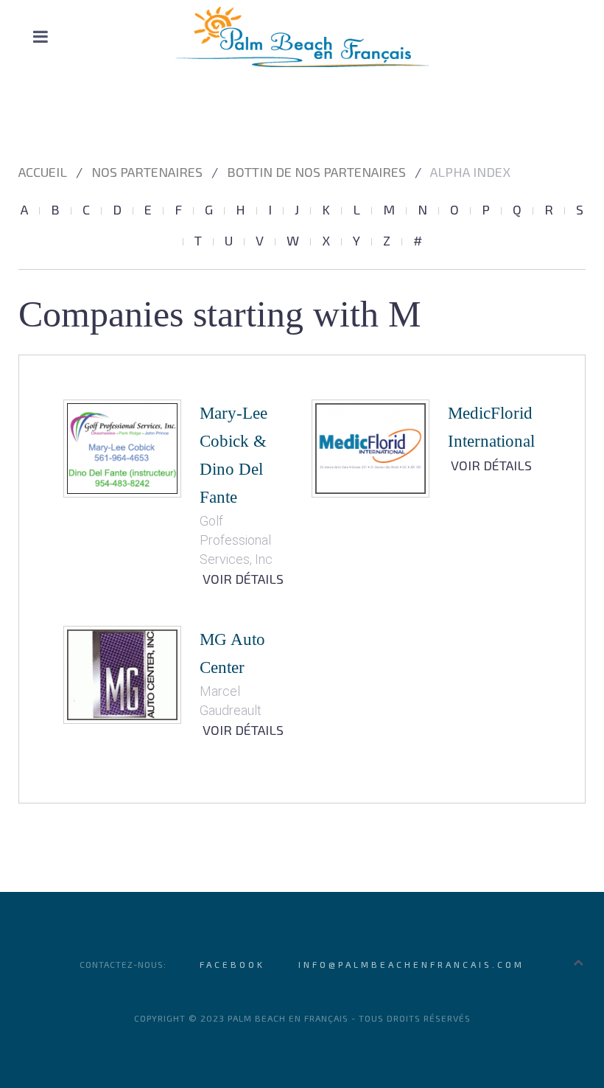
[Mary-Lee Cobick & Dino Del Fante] (122, 447)
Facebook (232, 964)
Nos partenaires (147, 172)
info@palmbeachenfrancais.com (411, 964)
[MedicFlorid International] (370, 447)
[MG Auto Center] (122, 673)
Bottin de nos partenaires (316, 172)
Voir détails (243, 579)
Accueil (42, 172)
